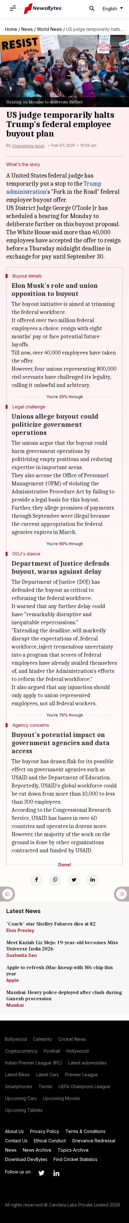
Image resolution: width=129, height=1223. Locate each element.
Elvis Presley (20, 930)
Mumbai (15, 1005)
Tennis (45, 1086)
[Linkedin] (92, 880)
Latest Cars (47, 1074)
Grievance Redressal (93, 1140)
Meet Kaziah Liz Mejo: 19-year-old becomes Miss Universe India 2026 (62, 946)
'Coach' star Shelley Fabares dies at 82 (50, 924)
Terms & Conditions (85, 1131)
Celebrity (42, 1039)
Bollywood (16, 1039)
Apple (12, 980)
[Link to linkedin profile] (56, 1173)
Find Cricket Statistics (75, 1159)
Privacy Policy (44, 1131)
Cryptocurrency (21, 1051)
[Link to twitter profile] (41, 1173)
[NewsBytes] (42, 8)
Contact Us (16, 1140)
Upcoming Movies (61, 1098)
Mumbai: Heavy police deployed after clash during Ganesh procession (64, 995)
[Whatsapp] (55, 880)
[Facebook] (36, 880)
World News (49, 29)
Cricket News (72, 1039)
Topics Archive (73, 1150)
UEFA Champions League (84, 1086)
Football (52, 1051)
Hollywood (77, 1051)
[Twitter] (74, 880)
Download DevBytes (26, 1159)
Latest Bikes (17, 1074)
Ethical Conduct (50, 1140)
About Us (14, 1131)
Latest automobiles (87, 1062)
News (27, 29)
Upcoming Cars (21, 1098)
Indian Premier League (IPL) (33, 1062)
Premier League (81, 1074)
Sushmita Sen (21, 955)
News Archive (37, 1150)
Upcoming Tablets (24, 1110)
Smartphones (18, 1086)
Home (11, 29)
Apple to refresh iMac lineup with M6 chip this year (59, 970)
